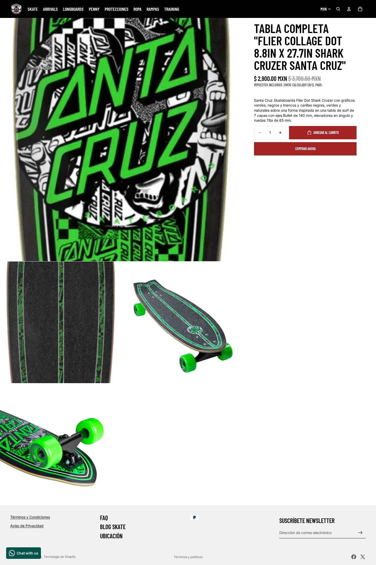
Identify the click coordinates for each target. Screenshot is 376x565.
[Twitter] (363, 557)
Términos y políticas (188, 557)
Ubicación (111, 536)
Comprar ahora (305, 149)
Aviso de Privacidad (26, 525)
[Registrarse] (360, 532)
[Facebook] (354, 557)
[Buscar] (338, 9)
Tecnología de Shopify (60, 557)
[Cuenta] (349, 9)
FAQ (104, 517)
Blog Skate (113, 526)
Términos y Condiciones (30, 517)
